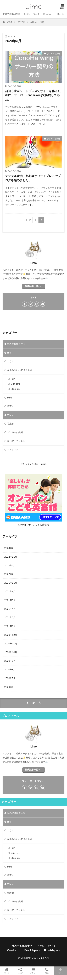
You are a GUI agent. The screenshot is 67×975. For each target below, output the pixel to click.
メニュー (33, 973)
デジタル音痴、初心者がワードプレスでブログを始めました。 (33, 178)
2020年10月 (10, 652)
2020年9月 (10, 660)
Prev (28, 220)
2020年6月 (10, 687)
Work (10, 415)
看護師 (10, 423)
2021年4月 (10, 608)
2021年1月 (10, 626)
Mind (9, 397)
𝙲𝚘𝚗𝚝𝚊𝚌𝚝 (48, 14)
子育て (10, 406)
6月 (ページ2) (37, 22)
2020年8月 (10, 669)
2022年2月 (10, 574)
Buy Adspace (32, 950)
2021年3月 (10, 617)
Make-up (15, 389)
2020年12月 (10, 634)
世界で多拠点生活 (11, 14)
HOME (9, 22)
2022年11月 (10, 556)
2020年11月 (10, 643)
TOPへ (60, 973)
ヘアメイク (12, 449)
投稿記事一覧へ (33, 286)
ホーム (6, 973)
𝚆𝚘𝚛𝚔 (37, 14)
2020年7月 (10, 678)
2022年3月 (10, 565)
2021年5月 (10, 600)
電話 (47, 973)
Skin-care (15, 383)
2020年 (21, 22)
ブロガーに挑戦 (53, 53)
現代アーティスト (16, 441)
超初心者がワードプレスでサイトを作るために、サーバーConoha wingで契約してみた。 (33, 95)
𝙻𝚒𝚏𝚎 (27, 14)
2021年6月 (10, 591)
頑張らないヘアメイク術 (19, 370)
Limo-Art (43, 957)
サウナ (10, 361)
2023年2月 (10, 548)
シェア (20, 973)
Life (9, 352)
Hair (13, 378)
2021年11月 (10, 582)
